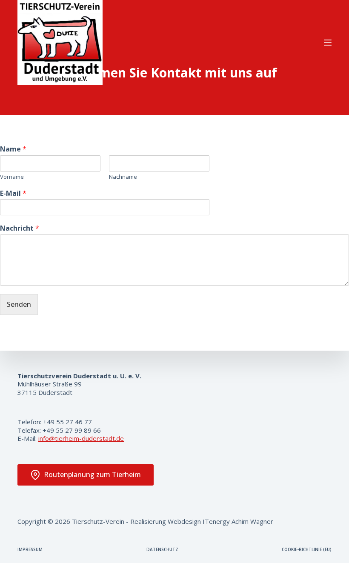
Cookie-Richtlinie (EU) (307, 549)
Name (13, 149)
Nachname (123, 176)
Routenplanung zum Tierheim (92, 474)
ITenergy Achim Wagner (238, 521)
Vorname (12, 176)
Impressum (30, 549)
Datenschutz (162, 549)
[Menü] (328, 42)
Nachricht (19, 228)
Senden (19, 304)
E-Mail (13, 193)
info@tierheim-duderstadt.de (81, 438)
